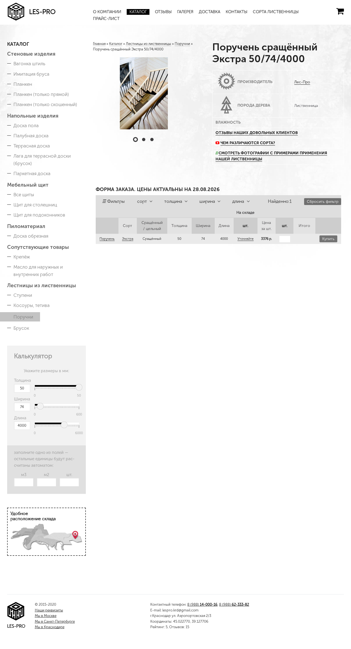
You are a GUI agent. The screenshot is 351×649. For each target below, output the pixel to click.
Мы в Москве (45, 616)
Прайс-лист (106, 18)
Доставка (209, 11)
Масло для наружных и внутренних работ (38, 270)
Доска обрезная (30, 236)
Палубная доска (31, 135)
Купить (328, 239)
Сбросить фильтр (322, 201)
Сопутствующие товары (38, 247)
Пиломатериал (26, 226)
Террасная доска (31, 146)
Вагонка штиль (29, 63)
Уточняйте (245, 239)
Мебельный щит (28, 185)
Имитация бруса (31, 74)
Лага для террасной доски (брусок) (42, 159)
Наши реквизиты (49, 610)
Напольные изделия (32, 116)
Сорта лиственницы (276, 11)
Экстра (127, 239)
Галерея (185, 11)
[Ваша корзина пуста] (340, 11)
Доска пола (26, 125)
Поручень (107, 239)
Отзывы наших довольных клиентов (257, 132)
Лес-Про (302, 82)
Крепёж (21, 257)
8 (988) (202, 604)
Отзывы (163, 11)
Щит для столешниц (35, 204)
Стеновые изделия (31, 54)
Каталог (138, 11)
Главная (99, 44)
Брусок (21, 328)
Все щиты (23, 194)
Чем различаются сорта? (247, 143)
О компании (107, 11)
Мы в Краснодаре (49, 627)
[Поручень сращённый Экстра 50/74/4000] (144, 93)
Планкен (22, 84)
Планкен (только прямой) (41, 94)
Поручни (23, 317)
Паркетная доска (31, 173)
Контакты (236, 11)
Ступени (22, 295)
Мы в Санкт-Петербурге (55, 621)
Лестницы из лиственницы (41, 285)
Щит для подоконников (39, 215)
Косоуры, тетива (31, 305)
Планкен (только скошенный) (45, 104)
